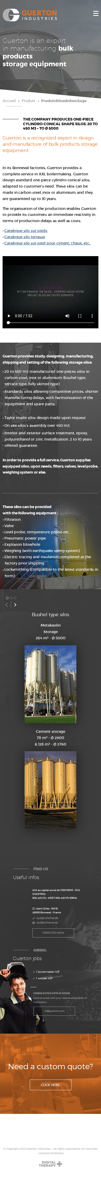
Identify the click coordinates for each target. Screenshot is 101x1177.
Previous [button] (6, 605)
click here (50, 1085)
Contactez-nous (53, 932)
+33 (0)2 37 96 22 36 (47, 922)
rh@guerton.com (54, 1010)
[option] (50, 722)
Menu (95, 13)
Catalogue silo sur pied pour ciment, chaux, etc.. (47, 243)
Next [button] (15, 605)
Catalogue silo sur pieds (25, 230)
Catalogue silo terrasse (24, 237)
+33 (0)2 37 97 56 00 (47, 918)
